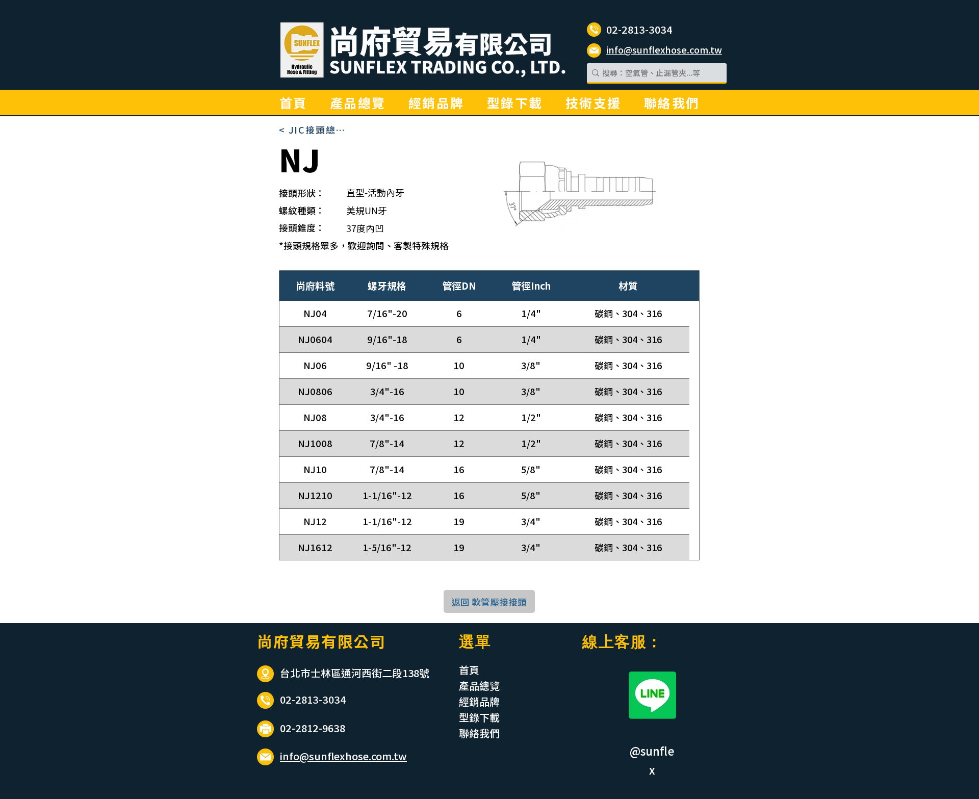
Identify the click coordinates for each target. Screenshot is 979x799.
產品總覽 (479, 685)
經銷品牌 (479, 701)
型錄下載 (479, 717)
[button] (593, 102)
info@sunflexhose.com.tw (343, 756)
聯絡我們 (479, 733)
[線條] (652, 695)
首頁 (469, 669)
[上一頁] (620, 573)
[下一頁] (694, 573)
